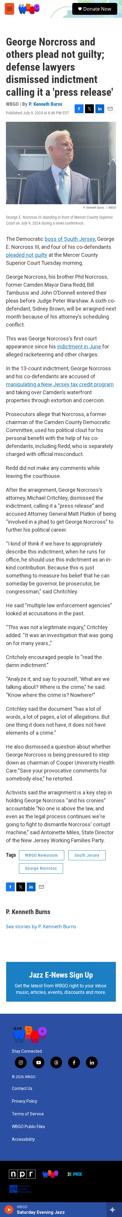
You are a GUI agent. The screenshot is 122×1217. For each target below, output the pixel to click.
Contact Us (22, 1088)
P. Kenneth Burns (45, 104)
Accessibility (23, 1139)
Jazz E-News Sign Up (61, 975)
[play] (9, 1210)
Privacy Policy (24, 1101)
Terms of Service (28, 1114)
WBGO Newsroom (41, 855)
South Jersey (87, 855)
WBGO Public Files (28, 1126)
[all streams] (114, 1209)
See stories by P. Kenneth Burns (41, 926)
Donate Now (97, 9)
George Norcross (41, 868)
